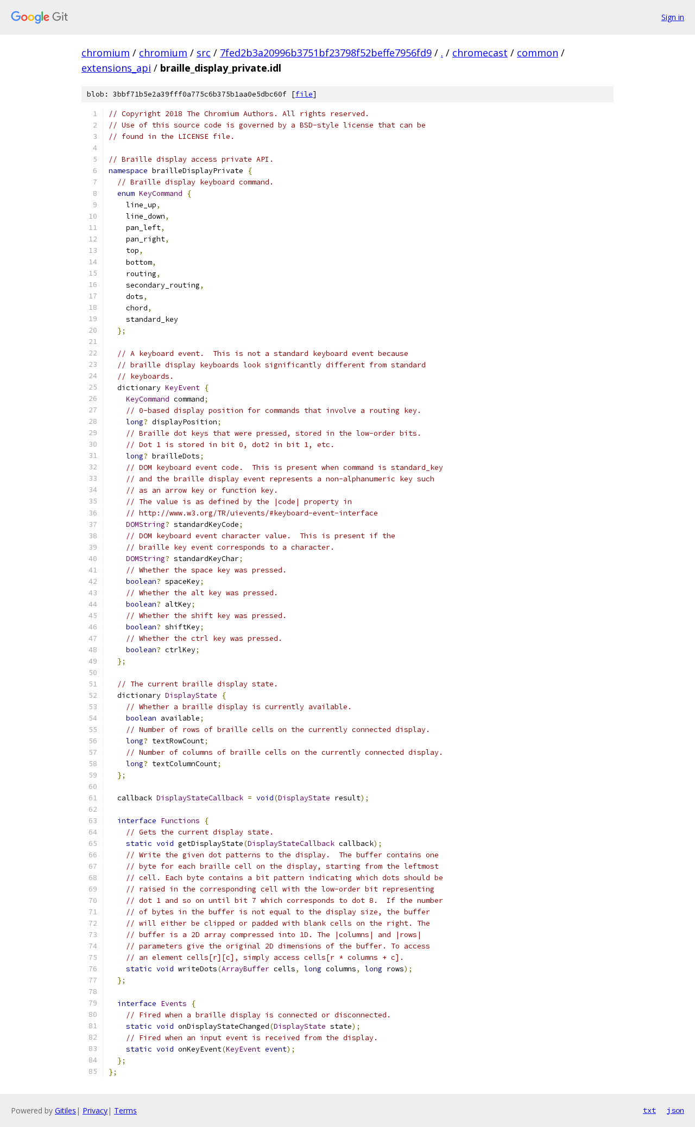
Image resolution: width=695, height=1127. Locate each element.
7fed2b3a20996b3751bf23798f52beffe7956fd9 (326, 52)
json (675, 1110)
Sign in (672, 17)
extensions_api (116, 67)
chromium (105, 52)
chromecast (480, 52)
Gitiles (65, 1110)
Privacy (95, 1110)
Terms (125, 1110)
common (537, 52)
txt (649, 1110)
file (304, 94)
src (204, 52)
